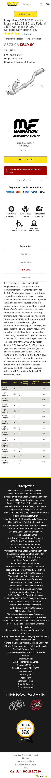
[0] (47, 4)
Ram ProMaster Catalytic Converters (25, 573)
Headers (25, 655)
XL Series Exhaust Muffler (25, 560)
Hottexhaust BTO (26, 659)
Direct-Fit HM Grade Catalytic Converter (25, 500)
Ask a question (34, 39)
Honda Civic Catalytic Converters (25, 604)
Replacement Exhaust (25, 639)
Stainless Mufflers (25, 665)
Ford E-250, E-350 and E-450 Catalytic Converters (26, 512)
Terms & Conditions (25, 761)
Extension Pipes (25, 681)
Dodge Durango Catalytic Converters (25, 509)
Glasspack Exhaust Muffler (25, 516)
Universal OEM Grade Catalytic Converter (25, 557)
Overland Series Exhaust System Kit (25, 532)
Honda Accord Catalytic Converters (25, 601)
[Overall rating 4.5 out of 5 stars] (12, 34)
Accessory (26, 678)
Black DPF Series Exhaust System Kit (25, 493)
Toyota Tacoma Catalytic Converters (25, 585)
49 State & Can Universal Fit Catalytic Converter (25, 646)
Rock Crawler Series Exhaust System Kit (25, 538)
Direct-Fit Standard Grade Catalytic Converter (25, 506)
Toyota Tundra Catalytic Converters (25, 589)
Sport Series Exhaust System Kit (25, 544)
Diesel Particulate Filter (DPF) (25, 668)
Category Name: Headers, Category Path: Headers (25, 636)
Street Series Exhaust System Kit (25, 547)
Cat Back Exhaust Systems (25, 649)
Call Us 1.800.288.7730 (25, 771)
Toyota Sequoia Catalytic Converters (25, 608)
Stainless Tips (25, 671)
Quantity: (24, 145)
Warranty (25, 277)
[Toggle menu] (4, 4)
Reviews (25, 270)
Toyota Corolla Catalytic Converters (25, 579)
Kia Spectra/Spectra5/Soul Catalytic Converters (25, 525)
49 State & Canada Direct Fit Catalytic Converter (25, 643)
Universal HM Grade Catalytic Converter (25, 554)
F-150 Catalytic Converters (25, 611)
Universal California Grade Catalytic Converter (25, 551)
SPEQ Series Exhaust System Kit (25, 541)
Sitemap (25, 758)
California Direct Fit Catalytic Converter (26, 595)
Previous (9, 87)
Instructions (25, 262)
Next (42, 87)
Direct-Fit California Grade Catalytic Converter (25, 497)
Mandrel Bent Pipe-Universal (26, 662)
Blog (25, 768)
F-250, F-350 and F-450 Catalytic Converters (25, 617)
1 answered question (14, 39)
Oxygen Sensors (25, 687)
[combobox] (33, 4)
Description (25, 246)
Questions (25, 254)
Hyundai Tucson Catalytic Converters (25, 490)
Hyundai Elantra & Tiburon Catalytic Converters (25, 519)
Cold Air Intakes (25, 684)
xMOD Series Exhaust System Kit (25, 563)
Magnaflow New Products (25, 765)
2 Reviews (26, 34)
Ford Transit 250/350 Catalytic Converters (25, 566)
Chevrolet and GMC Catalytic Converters (25, 614)
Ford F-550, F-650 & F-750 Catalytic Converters (26, 598)
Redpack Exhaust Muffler (25, 535)
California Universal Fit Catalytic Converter (25, 652)
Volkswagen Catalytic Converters (25, 592)
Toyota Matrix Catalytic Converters (25, 582)
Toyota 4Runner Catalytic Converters (25, 576)
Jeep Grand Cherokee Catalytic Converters (25, 570)
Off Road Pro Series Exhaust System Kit (25, 528)
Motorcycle (25, 674)
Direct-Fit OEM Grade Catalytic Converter (25, 503)
